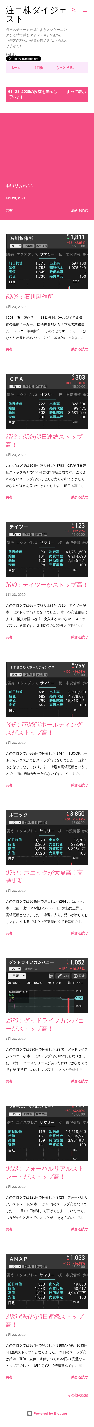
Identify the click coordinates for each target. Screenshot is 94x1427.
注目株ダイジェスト (36, 14)
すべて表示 (76, 92)
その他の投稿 (78, 1395)
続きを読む (79, 210)
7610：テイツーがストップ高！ (47, 584)
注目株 (38, 67)
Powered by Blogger (50, 1413)
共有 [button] (9, 210)
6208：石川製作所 (29, 296)
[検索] (74, 9)
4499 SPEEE (20, 186)
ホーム (16, 67)
